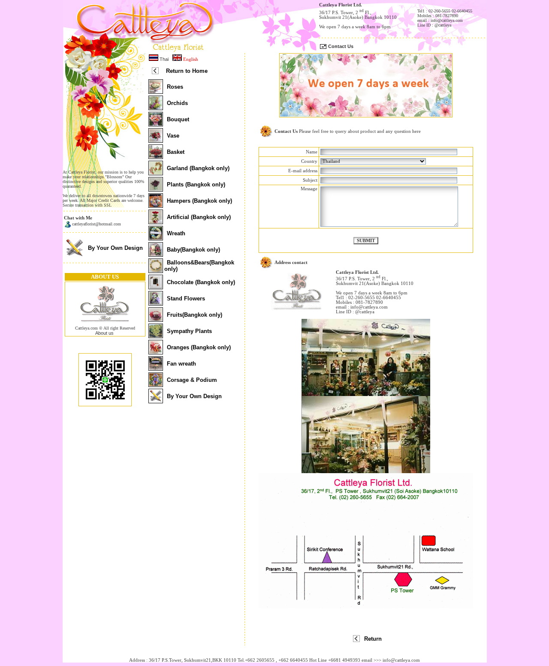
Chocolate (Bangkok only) (201, 282)
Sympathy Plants (189, 331)
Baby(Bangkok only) (193, 249)
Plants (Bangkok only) (196, 184)
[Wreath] (155, 237)
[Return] (356, 640)
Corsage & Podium (192, 380)
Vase (173, 135)
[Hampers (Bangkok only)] (155, 205)
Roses (175, 87)
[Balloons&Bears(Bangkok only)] (155, 270)
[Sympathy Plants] (155, 335)
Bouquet (178, 119)
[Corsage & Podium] (155, 384)
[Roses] (155, 91)
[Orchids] (155, 107)
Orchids (177, 103)
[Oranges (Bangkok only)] (155, 351)
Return (373, 639)
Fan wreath (181, 363)
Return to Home (187, 71)
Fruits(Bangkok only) (194, 315)
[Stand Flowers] (155, 303)
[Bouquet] (155, 123)
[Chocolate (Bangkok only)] (155, 286)
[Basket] (155, 156)
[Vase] (155, 140)
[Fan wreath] (155, 368)
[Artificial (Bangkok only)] (155, 221)
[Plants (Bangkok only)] (155, 189)
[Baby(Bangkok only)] (155, 254)
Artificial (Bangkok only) (199, 217)
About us (104, 333)
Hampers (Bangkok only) (199, 201)
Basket (175, 152)
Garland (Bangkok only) (198, 168)
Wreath (176, 233)
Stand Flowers (186, 298)
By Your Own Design (115, 248)
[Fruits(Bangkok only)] (155, 319)
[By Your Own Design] (74, 255)
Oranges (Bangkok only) (199, 347)
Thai (163, 59)
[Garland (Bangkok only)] (155, 172)
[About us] (105, 324)
